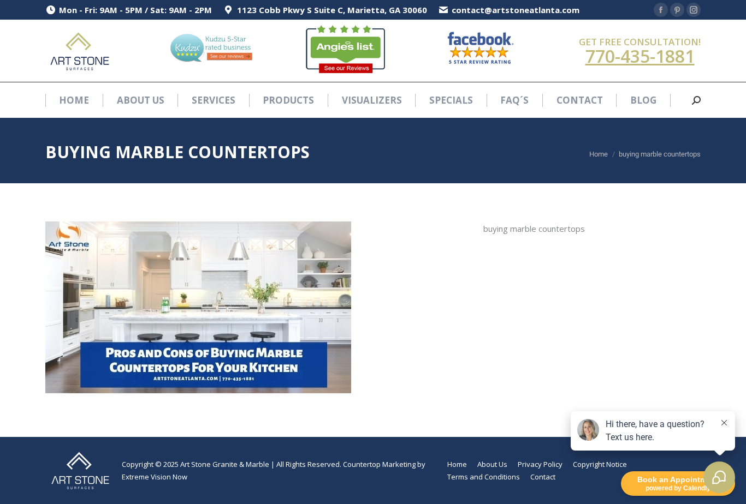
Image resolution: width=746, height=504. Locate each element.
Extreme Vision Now (154, 477)
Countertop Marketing (379, 464)
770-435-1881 (640, 56)
